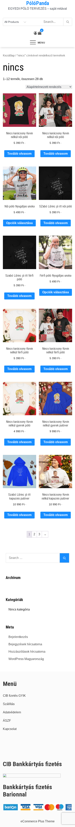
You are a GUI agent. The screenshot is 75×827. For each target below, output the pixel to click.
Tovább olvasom (19, 153)
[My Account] (35, 33)
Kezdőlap (9, 55)
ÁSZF (7, 720)
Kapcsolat (10, 729)
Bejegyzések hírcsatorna (25, 644)
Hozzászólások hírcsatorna (26, 651)
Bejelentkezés (18, 637)
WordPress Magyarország (26, 659)
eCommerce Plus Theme (38, 821)
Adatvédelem (12, 712)
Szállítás (9, 704)
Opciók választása (19, 223)
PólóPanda (37, 3)
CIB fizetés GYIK (14, 695)
